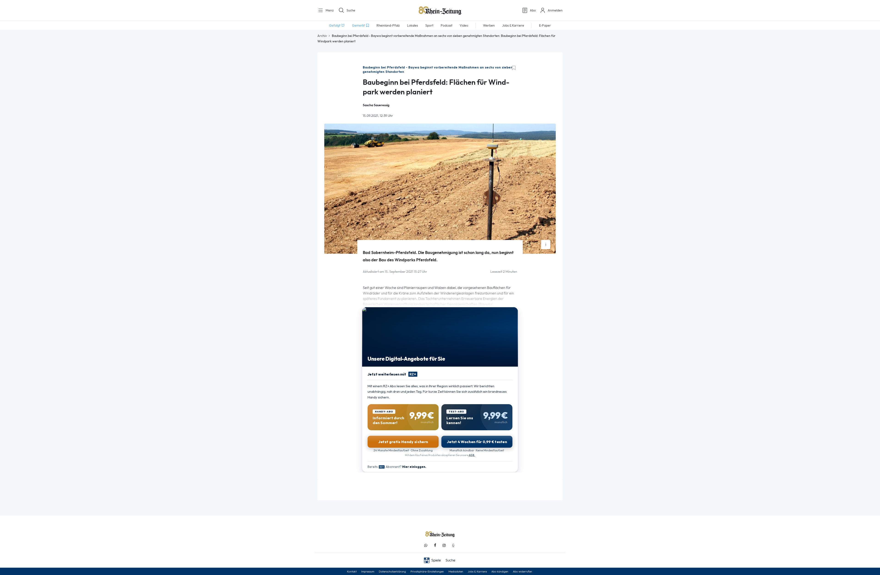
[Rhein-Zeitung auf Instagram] (444, 545)
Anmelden (555, 10)
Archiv (322, 36)
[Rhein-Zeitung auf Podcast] (453, 545)
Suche (350, 10)
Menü (329, 10)
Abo (533, 10)
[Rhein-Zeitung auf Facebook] (435, 545)
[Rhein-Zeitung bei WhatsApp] (426, 545)
